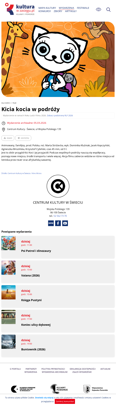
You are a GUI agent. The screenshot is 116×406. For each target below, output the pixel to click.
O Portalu (15, 368)
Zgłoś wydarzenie (82, 372)
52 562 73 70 (60, 215)
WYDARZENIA (66, 7)
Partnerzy (31, 368)
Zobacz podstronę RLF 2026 (60, 115)
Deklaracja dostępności (83, 368)
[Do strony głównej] (19, 9)
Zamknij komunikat (65, 401)
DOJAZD (9, 138)
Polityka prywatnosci (53, 368)
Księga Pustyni (31, 300)
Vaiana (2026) (30, 275)
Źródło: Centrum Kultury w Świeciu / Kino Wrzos (21, 173)
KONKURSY (44, 11)
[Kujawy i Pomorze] (58, 389)
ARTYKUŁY (71, 11)
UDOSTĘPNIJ (25, 138)
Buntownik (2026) (33, 349)
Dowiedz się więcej (44, 397)
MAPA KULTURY (47, 7)
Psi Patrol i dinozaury (36, 251)
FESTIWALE (83, 7)
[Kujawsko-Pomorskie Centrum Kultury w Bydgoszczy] (21, 389)
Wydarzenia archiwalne (55, 372)
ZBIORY (58, 11)
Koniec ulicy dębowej (36, 325)
